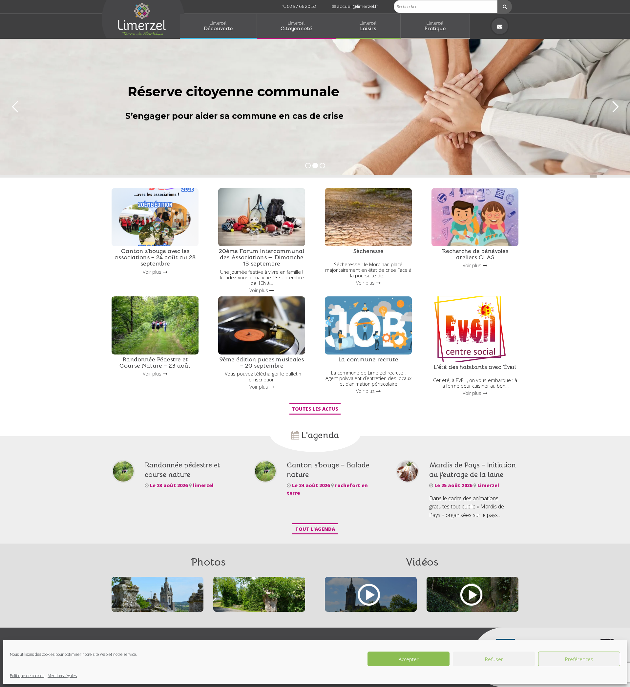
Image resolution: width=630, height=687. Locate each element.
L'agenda (319, 434)
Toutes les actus (315, 409)
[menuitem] (218, 26)
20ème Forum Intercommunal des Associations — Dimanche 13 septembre (261, 257)
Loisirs (368, 26)
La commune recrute (368, 359)
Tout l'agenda (315, 529)
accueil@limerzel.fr (357, 6)
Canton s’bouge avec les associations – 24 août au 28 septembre (155, 257)
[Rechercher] (504, 6)
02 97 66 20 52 (301, 6)
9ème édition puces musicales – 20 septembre (262, 362)
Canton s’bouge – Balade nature (328, 469)
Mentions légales (62, 675)
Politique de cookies (27, 675)
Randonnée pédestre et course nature (182, 469)
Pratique (435, 26)
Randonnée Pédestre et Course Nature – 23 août (155, 362)
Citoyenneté (296, 26)
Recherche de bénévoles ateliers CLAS (475, 254)
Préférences (579, 659)
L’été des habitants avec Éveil (475, 366)
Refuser (494, 659)
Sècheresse (368, 250)
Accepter (409, 659)
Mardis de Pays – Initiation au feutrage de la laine (472, 469)
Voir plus (153, 272)
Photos (208, 561)
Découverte (218, 26)
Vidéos (421, 561)
